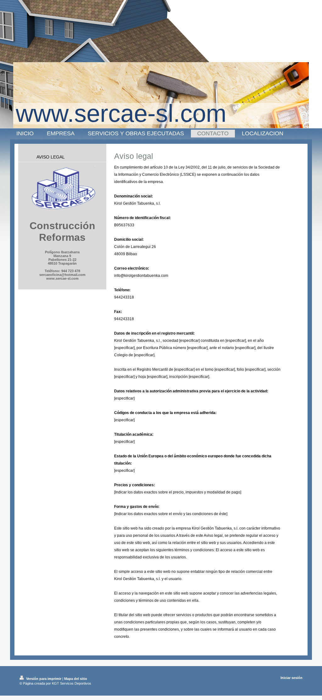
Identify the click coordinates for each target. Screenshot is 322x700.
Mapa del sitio (75, 679)
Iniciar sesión (291, 678)
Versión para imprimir (43, 679)
